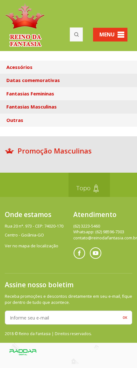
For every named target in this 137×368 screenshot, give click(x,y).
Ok (125, 317)
